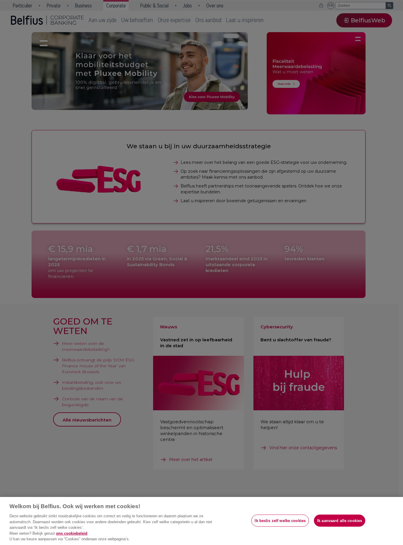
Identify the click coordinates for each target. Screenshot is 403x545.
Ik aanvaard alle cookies (339, 520)
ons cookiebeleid (71, 533)
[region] (201, 521)
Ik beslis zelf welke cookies (280, 520)
